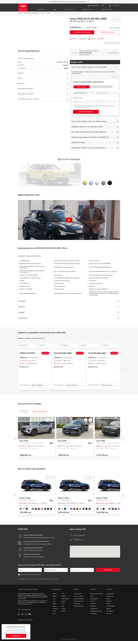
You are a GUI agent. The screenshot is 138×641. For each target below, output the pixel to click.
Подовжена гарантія (96, 611)
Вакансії (108, 608)
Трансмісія (21, 83)
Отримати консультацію (82, 32)
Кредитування (94, 598)
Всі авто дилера (114, 52)
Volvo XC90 (23, 441)
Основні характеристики (26, 58)
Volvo (54, 613)
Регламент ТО (78, 593)
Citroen (55, 593)
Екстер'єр (22, 301)
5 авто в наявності (114, 27)
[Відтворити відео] (69, 220)
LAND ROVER (65, 598)
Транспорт (41, 9)
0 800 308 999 (39, 579)
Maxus (63, 601)
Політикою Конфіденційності (20, 632)
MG (63, 603)
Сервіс (54, 9)
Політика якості (110, 606)
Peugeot (55, 608)
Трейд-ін (92, 601)
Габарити (21, 73)
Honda (54, 596)
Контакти (108, 613)
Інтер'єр (21, 312)
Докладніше (83, 1)
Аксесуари (77, 603)
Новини (108, 603)
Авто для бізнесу (106, 9)
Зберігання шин (78, 606)
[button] (69, 220)
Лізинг (92, 596)
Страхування (93, 608)
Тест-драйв (93, 613)
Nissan (54, 606)
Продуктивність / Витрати (26, 93)
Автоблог (108, 601)
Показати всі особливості (112, 42)
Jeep (54, 598)
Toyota (63, 611)
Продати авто (69, 9)
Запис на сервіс (78, 596)
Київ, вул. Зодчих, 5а (78, 535)
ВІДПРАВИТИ (108, 570)
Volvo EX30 (62, 441)
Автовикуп (93, 606)
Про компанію (110, 593)
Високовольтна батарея (25, 88)
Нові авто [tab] (24, 411)
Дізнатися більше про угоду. (81, 107)
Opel (63, 606)
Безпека (21, 307)
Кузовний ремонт (79, 598)
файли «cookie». (21, 630)
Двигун (20, 78)
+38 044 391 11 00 (78, 539)
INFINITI (64, 596)
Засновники (109, 596)
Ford (63, 593)
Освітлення (22, 318)
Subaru (64, 608)
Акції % (108, 598)
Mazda (54, 603)
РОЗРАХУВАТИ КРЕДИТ (86, 111)
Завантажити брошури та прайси (28, 99)
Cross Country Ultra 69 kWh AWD (28, 353)
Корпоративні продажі (96, 593)
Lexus (54, 601)
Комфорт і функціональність (29, 256)
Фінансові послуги (87, 9)
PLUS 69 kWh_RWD (63, 353)
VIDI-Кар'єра (109, 611)
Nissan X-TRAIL (25, 498)
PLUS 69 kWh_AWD (97, 353)
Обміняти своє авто (108, 32)
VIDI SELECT (93, 603)
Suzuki (54, 611)
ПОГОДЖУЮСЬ (16, 635)
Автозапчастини (78, 601)
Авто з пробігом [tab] (39, 411)
